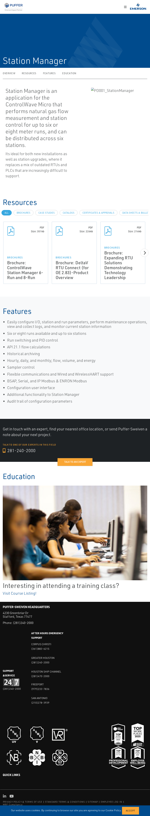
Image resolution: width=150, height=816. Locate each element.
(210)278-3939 (40, 702)
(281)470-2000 (40, 676)
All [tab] (7, 212)
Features (49, 73)
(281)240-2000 (23, 623)
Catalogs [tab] (68, 212)
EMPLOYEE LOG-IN (111, 801)
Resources (29, 73)
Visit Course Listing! (19, 593)
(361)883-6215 (40, 648)
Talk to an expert (75, 461)
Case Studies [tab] (46, 212)
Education (69, 73)
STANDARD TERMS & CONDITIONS (65, 801)
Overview (9, 73)
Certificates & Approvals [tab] (98, 212)
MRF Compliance (12, 804)
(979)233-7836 (40, 688)
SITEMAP (93, 801)
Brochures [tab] (23, 212)
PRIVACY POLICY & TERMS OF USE (22, 801)
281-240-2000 (20, 450)
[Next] (144, 253)
